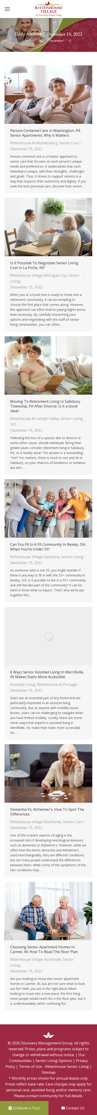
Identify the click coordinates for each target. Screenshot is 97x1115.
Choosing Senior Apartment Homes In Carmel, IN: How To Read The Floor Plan (44, 949)
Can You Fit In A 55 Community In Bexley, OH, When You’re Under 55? (48, 547)
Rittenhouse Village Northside (35, 821)
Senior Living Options (53, 1060)
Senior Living (72, 556)
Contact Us (74, 1108)
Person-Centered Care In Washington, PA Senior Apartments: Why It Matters (45, 133)
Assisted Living (22, 684)
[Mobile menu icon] (7, 9)
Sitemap (48, 1072)
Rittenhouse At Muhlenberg (34, 143)
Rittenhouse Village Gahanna (34, 556)
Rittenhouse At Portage (57, 684)
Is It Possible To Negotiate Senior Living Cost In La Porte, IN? (44, 265)
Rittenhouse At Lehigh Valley (34, 418)
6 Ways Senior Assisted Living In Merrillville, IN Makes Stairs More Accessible (47, 674)
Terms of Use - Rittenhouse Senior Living (54, 1066)
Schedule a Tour (26, 1108)
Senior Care (69, 143)
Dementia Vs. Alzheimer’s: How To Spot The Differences (47, 812)
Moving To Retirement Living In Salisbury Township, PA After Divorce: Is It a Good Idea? (45, 406)
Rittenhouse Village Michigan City (38, 275)
